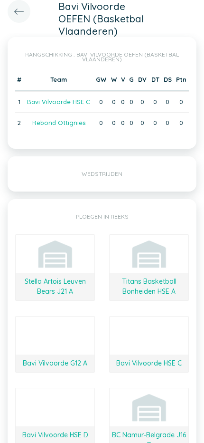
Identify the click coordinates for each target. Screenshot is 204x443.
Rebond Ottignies (58, 122)
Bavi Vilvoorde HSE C (58, 102)
